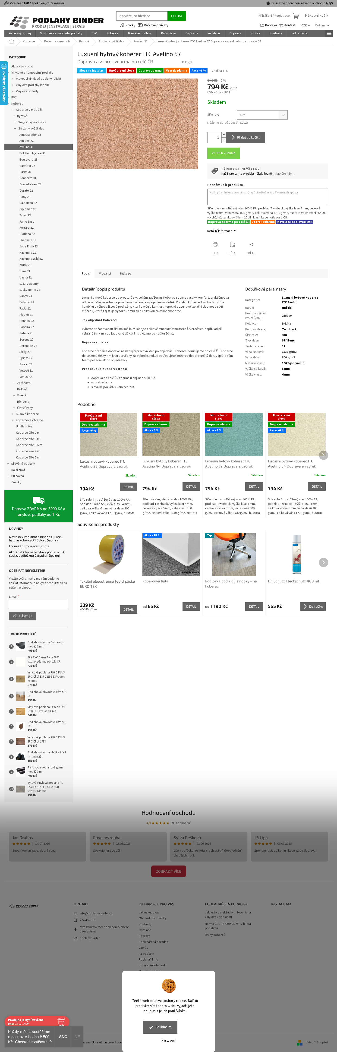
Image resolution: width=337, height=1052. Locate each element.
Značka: (220, 71)
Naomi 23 (25, 296)
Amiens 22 (26, 141)
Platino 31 (26, 315)
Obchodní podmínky (153, 918)
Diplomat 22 (27, 209)
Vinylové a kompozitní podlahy (32, 72)
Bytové (22, 116)
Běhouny (23, 401)
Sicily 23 (25, 352)
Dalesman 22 (28, 203)
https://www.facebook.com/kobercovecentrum (104, 929)
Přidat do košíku (248, 137)
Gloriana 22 (27, 234)
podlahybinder (90, 938)
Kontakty (145, 924)
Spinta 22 (25, 358)
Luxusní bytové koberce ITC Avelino (300, 299)
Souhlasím (163, 1027)
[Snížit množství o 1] (223, 140)
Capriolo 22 (27, 166)
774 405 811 (88, 920)
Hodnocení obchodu (169, 812)
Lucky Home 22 (29, 289)
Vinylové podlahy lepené (33, 85)
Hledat (177, 16)
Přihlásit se (22, 616)
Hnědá (287, 308)
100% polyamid (293, 363)
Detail (128, 487)
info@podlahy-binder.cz (96, 913)
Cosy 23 (24, 197)
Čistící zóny (25, 408)
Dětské (22, 389)
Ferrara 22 (26, 227)
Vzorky (130, 25)
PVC (14, 97)
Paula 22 (25, 308)
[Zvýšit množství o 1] (223, 134)
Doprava (271, 25)
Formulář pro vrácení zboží (29, 546)
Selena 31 (26, 333)
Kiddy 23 (25, 265)
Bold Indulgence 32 (32, 153)
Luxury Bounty (29, 283)
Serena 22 (26, 339)
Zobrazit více (168, 871)
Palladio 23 (26, 302)
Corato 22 (26, 190)
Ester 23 (25, 215)
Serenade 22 (28, 346)
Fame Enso (27, 221)
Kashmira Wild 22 (31, 258)
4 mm (286, 374)
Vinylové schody (27, 91)
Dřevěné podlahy (23, 463)
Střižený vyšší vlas (31, 128)
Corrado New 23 (30, 184)
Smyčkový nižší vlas (32, 122)
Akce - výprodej (22, 66)
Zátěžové (24, 383)
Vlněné (21, 395)
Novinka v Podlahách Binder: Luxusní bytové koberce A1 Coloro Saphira (35, 538)
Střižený (288, 340)
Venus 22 (25, 377)
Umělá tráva (24, 426)
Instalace (145, 930)
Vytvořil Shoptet (317, 1042)
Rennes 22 (26, 321)
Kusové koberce (27, 414)
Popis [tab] (86, 273)
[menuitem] (19, 33)
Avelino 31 (26, 147)
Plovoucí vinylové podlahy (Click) (38, 78)
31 (283, 346)
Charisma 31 (27, 240)
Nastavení (168, 1040)
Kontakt (289, 25)
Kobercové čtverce (29, 420)
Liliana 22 (25, 277)
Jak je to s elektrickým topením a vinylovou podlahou (228, 914)
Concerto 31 (27, 178)
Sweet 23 (25, 364)
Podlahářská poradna (153, 942)
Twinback (289, 329)
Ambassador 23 (30, 135)
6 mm (286, 368)
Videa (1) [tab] (105, 273)
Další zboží (18, 470)
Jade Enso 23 (28, 246)
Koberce (17, 103)
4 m (284, 335)
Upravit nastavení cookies (110, 1042)
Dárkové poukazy (156, 25)
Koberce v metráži (29, 109)
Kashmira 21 (27, 252)
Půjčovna (17, 476)
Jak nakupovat (149, 912)
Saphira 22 (26, 327)
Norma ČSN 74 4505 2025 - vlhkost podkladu (228, 926)
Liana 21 (24, 271)
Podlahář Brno (148, 959)
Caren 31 (25, 172)
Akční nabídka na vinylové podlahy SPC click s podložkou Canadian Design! (37, 553)
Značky (16, 482)
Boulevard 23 (28, 159)
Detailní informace (219, 231)
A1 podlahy (146, 953)
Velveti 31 (26, 370)
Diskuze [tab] (125, 273)
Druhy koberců (215, 935)
